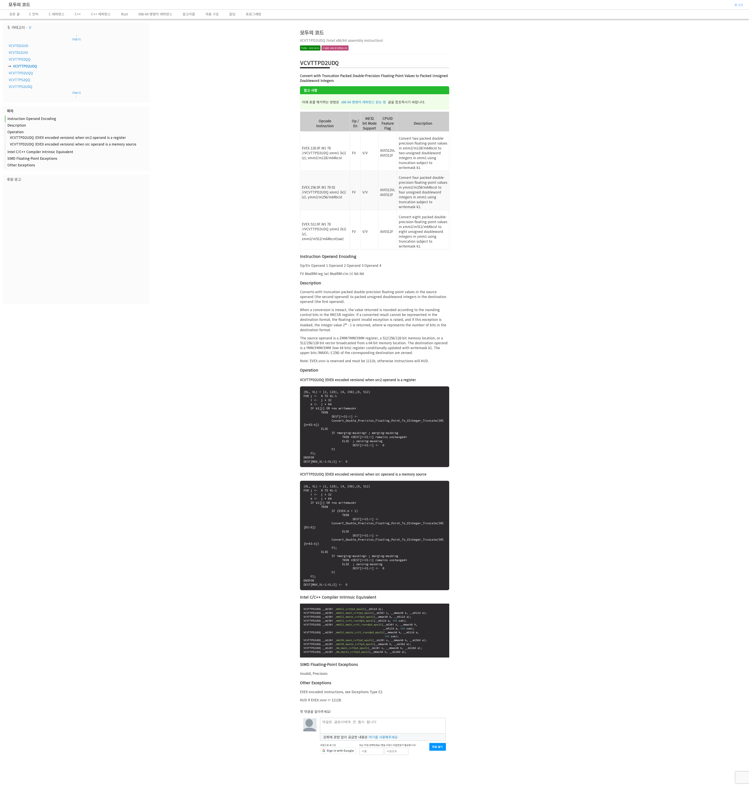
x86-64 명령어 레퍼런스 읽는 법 (363, 101)
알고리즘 (189, 14)
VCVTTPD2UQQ (21, 72)
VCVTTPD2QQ (19, 59)
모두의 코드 (19, 4)
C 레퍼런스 (56, 14)
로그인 (738, 4)
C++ (78, 14)
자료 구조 (212, 14)
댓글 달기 (437, 746)
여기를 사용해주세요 (383, 737)
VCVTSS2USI (18, 52)
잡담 (232, 14)
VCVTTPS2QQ (19, 79)
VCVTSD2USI (18, 45)
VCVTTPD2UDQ (25, 66)
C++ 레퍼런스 (101, 14)
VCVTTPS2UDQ (20, 86)
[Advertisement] (76, 242)
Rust (124, 14)
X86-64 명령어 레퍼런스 (155, 14)
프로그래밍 (253, 14)
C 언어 (33, 14)
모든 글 (14, 14)
